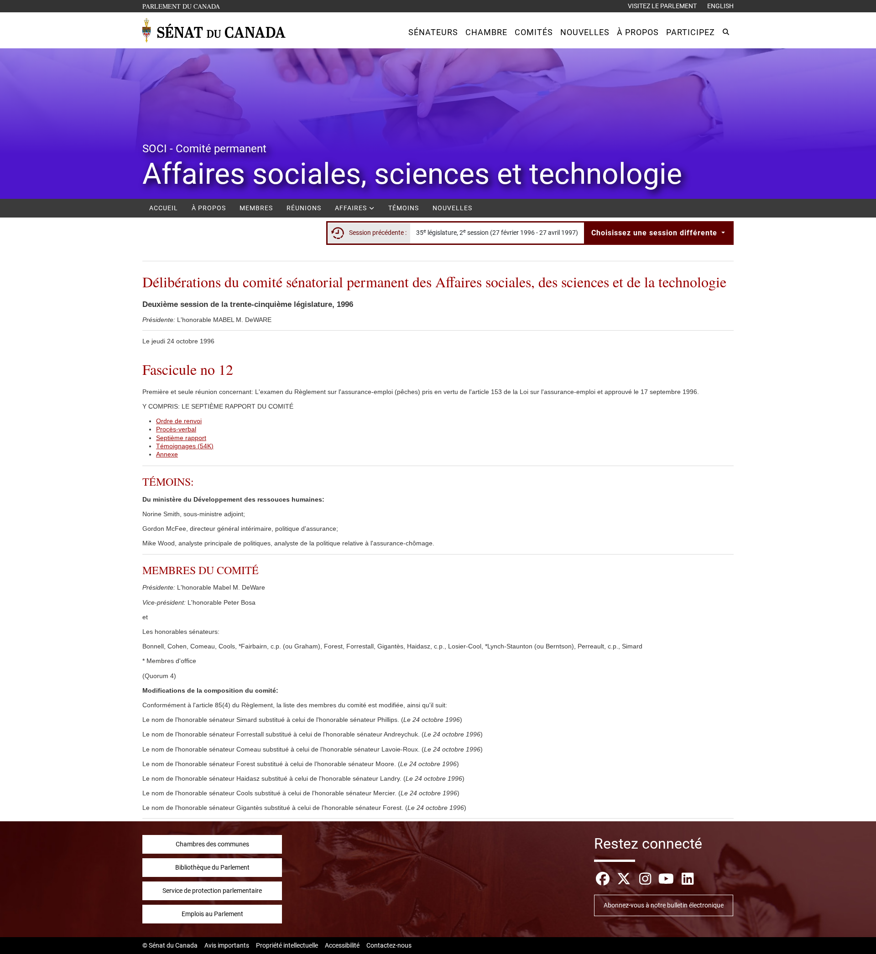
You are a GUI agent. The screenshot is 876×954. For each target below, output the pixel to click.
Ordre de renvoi (179, 421)
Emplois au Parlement (212, 914)
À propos (209, 208)
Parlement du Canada (183, 5)
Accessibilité (342, 945)
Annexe (167, 454)
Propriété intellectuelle (287, 945)
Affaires (352, 208)
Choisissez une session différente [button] (655, 232)
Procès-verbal (176, 429)
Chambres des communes (212, 844)
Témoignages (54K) (185, 446)
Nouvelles (452, 208)
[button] (433, 32)
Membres (256, 208)
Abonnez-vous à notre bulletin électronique (664, 905)
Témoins (403, 208)
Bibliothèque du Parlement (212, 867)
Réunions (304, 208)
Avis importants (226, 945)
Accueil (163, 208)
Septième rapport (181, 437)
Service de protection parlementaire (212, 890)
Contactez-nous (389, 945)
